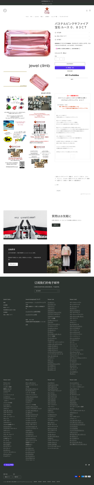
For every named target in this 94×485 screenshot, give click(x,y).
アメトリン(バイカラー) (54, 324)
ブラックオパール (52, 387)
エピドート (50, 360)
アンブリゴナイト (52, 338)
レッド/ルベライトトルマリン (77, 424)
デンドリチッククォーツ (32, 389)
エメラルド (50, 362)
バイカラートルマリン (31, 422)
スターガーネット (8, 410)
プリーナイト (51, 392)
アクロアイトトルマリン (54, 316)
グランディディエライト (76, 326)
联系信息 (53, 481)
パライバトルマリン (31, 438)
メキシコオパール (74, 389)
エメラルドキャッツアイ (54, 364)
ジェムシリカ (6, 390)
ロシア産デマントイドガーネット (78, 444)
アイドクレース (52, 304)
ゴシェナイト (73, 366)
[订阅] (57, 291)
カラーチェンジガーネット (77, 316)
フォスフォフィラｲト (53, 385)
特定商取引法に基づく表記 (9, 309)
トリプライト (29, 400)
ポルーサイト (51, 422)
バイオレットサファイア (32, 414)
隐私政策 (40, 481)
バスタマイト (29, 430)
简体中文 (16, 476)
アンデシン (50, 332)
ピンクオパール (30, 448)
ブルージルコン (52, 398)
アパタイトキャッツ (53, 320)
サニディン (72, 373)
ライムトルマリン (74, 398)
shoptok (58, 190)
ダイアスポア (6, 444)
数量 (56, 56)
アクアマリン (51, 310)
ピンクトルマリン (30, 456)
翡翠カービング (7, 389)
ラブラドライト (74, 404)
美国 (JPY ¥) (7, 476)
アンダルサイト (52, 330)
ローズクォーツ (74, 436)
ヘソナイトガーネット (53, 408)
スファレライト (7, 426)
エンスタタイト (52, 366)
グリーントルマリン (75, 338)
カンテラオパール (74, 324)
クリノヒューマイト (75, 352)
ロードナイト (73, 440)
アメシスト (50, 322)
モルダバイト (73, 392)
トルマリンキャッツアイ (32, 406)
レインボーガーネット (75, 420)
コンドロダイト (74, 372)
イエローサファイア (53, 348)
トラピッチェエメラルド (32, 396)
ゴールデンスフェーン (75, 364)
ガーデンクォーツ (74, 306)
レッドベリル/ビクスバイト (77, 430)
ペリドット (50, 418)
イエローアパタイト (53, 346)
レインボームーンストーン (76, 422)
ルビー (71, 414)
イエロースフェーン (53, 350)
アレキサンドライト (53, 328)
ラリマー (72, 408)
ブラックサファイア (53, 389)
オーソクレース (52, 368)
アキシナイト (51, 308)
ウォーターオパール (53, 356)
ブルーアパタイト (52, 394)
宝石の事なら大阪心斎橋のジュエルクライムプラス (16, 481)
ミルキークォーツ (52, 442)
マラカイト (50, 438)
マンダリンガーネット (53, 436)
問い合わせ (13, 264)
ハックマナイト (30, 434)
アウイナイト (51, 306)
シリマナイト (6, 396)
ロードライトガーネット (76, 442)
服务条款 (44, 481)
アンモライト (51, 340)
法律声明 (58, 481)
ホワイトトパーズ (52, 428)
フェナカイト (51, 383)
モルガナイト (73, 390)
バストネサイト (30, 432)
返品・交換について (7, 314)
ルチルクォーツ (74, 412)
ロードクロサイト (74, 438)
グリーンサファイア (75, 332)
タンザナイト (6, 450)
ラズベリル (73, 400)
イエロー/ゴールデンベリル (55, 344)
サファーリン (6, 383)
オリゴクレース (52, 370)
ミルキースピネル (52, 444)
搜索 (4, 302)
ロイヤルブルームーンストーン (78, 434)
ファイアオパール (30, 458)
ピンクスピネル (30, 454)
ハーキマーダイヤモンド (32, 410)
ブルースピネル (52, 400)
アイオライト (51, 302)
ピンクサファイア (30, 452)
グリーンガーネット (31, 383)
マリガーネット (52, 434)
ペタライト (50, 410)
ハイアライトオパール (31, 426)
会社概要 (5, 305)
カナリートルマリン (75, 310)
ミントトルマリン (74, 383)
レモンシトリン (74, 432)
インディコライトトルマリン (55, 352)
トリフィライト (30, 398)
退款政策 (35, 481)
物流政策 (49, 481)
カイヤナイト (73, 308)
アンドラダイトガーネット (54, 334)
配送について (6, 307)
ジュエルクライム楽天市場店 (33, 311)
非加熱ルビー (29, 444)
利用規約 (5, 312)
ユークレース (73, 396)
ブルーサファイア (52, 396)
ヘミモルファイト (52, 414)
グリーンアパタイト (75, 328)
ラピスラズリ (73, 402)
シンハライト (6, 404)
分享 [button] (57, 184)
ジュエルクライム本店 (31, 314)
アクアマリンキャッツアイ (54, 312)
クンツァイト (73, 360)
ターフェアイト (7, 442)
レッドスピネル (74, 428)
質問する (56, 225)
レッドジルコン (74, 426)
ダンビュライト (7, 454)
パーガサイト (29, 412)
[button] (4, 10)
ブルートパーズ (52, 402)
